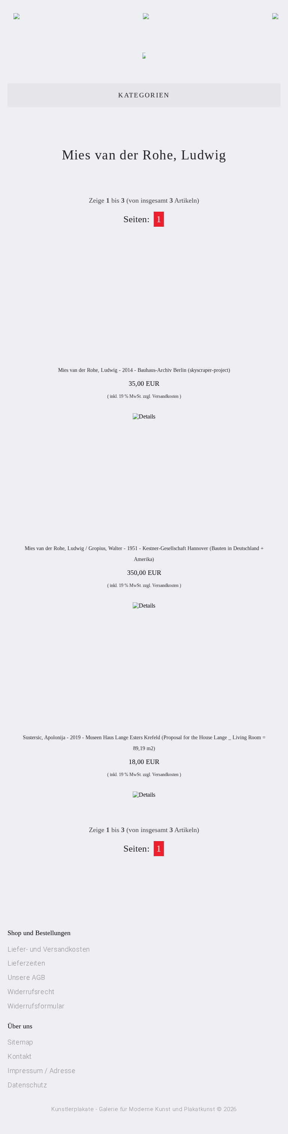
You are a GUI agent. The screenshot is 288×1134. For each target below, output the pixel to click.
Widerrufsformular (36, 1006)
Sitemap (20, 1042)
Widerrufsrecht (31, 992)
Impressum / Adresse (42, 1071)
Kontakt (20, 1056)
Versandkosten (165, 396)
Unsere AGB (26, 977)
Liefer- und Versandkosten (49, 949)
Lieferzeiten (26, 963)
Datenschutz (27, 1085)
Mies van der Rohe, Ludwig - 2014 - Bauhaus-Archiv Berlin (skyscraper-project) (144, 370)
